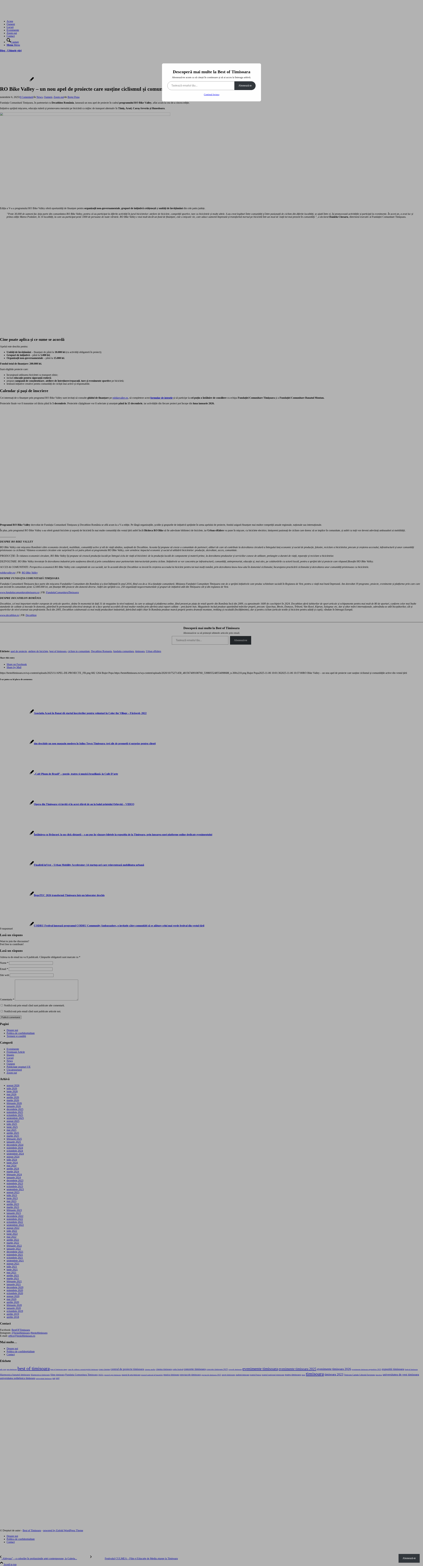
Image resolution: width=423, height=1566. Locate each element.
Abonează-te (245, 85)
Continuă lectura (211, 94)
